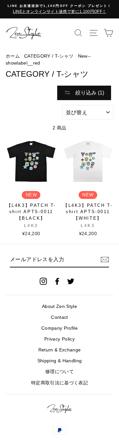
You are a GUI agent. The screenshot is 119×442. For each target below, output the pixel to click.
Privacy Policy (59, 339)
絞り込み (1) (89, 93)
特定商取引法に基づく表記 (59, 382)
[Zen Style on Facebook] (57, 281)
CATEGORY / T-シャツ (48, 56)
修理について (59, 371)
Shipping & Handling (59, 360)
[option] (59, 9)
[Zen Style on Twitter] (70, 281)
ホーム (13, 56)
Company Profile (59, 328)
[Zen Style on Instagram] (43, 281)
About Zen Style (59, 306)
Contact (59, 317)
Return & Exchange (59, 349)
